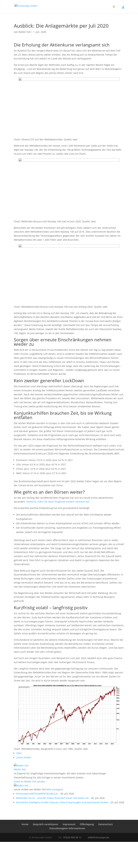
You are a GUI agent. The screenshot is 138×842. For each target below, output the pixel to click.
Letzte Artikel (23, 757)
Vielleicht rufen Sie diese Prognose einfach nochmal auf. (58, 501)
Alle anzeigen (54, 789)
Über (19, 753)
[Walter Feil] (21, 765)
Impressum (69, 824)
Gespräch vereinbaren (45, 824)
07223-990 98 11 (72, 837)
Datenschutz (105, 824)
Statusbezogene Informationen (67, 828)
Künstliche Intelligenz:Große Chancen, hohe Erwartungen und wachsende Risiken (62, 802)
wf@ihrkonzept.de (98, 837)
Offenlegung (87, 824)
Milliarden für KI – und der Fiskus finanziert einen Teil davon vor (52, 798)
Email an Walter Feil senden (29, 781)
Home (25, 824)
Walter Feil (24, 31)
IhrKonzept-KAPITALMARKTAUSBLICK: (37, 793)
